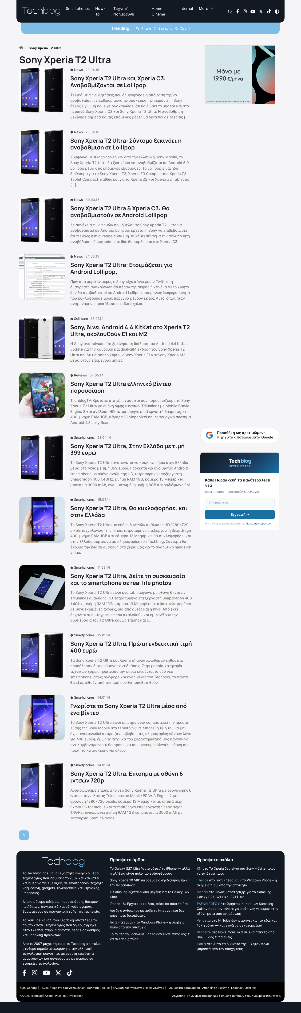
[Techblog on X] (261, 11)
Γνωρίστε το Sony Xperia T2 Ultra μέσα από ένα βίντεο (128, 709)
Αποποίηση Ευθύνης (215, 988)
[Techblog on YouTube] (252, 11)
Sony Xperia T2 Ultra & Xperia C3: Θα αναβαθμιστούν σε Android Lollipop (120, 211)
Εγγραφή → (240, 514)
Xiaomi (185, 28)
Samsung (165, 28)
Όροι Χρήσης (28, 988)
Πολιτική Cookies (98, 988)
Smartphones (78, 8)
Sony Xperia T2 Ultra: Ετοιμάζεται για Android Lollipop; (121, 268)
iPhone (146, 28)
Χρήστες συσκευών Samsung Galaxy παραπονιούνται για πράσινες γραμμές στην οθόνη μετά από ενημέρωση (237, 908)
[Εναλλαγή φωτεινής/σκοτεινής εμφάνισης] (277, 11)
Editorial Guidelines (243, 988)
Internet (186, 8)
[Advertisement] (240, 326)
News (78, 70)
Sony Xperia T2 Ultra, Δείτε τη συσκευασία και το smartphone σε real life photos (127, 579)
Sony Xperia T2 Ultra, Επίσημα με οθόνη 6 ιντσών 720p (126, 777)
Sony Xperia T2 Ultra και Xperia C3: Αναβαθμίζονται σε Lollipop (118, 81)
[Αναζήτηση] (230, 11)
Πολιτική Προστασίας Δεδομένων (62, 988)
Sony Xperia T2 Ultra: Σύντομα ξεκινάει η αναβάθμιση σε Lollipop (126, 144)
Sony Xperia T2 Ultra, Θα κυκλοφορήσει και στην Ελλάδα (129, 511)
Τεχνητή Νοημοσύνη (123, 11)
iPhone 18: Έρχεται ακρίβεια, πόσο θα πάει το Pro (149, 904)
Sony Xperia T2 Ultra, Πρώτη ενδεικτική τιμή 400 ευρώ (131, 647)
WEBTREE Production (69, 995)
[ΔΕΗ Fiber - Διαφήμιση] (240, 74)
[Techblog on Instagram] (245, 11)
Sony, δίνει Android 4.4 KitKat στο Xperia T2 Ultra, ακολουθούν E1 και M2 (130, 330)
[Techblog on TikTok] (269, 11)
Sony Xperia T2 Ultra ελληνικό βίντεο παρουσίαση (120, 387)
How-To (100, 11)
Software (81, 319)
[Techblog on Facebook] (237, 11)
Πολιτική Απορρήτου (258, 523)
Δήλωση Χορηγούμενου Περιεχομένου (138, 988)
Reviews (80, 375)
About (49, 995)
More (203, 8)
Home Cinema (158, 11)
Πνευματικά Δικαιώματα (183, 988)
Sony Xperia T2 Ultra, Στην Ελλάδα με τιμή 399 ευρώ (127, 449)
